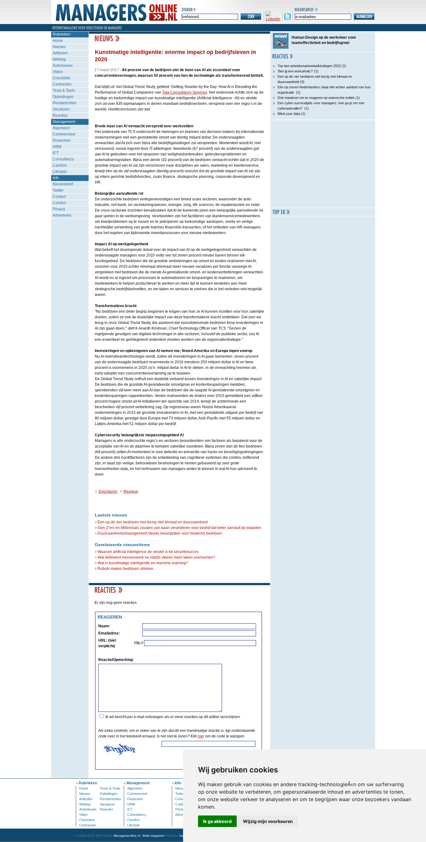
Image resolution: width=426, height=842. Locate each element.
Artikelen (60, 53)
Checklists (61, 78)
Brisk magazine (154, 835)
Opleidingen (63, 97)
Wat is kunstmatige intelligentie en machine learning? (143, 563)
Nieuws (59, 47)
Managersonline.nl (127, 835)
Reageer (130, 491)
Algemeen (61, 128)
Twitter (58, 190)
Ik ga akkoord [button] (217, 821)
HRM (57, 146)
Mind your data (289, 113)
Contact (59, 196)
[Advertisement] (322, 164)
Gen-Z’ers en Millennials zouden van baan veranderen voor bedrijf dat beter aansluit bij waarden (179, 528)
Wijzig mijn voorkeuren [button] (268, 821)
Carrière (60, 165)
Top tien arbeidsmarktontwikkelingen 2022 (309, 66)
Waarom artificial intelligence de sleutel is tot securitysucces (148, 552)
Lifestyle (60, 171)
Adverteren (62, 215)
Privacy (59, 209)
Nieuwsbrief (63, 184)
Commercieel (64, 134)
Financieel (61, 140)
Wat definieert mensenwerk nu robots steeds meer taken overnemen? (156, 557)
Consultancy (63, 159)
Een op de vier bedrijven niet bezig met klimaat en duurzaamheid (153, 522)
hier (201, 736)
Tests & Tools (64, 90)
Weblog (59, 59)
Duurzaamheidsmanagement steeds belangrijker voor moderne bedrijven (160, 533)
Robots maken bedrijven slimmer (125, 568)
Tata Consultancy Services (184, 92)
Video (58, 72)
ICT (56, 153)
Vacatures (61, 109)
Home (58, 40)
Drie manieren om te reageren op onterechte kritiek (316, 98)
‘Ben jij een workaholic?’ (295, 71)
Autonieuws (63, 65)
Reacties (60, 115)
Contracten (62, 84)
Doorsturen (108, 491)
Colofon (59, 203)
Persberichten (64, 103)
